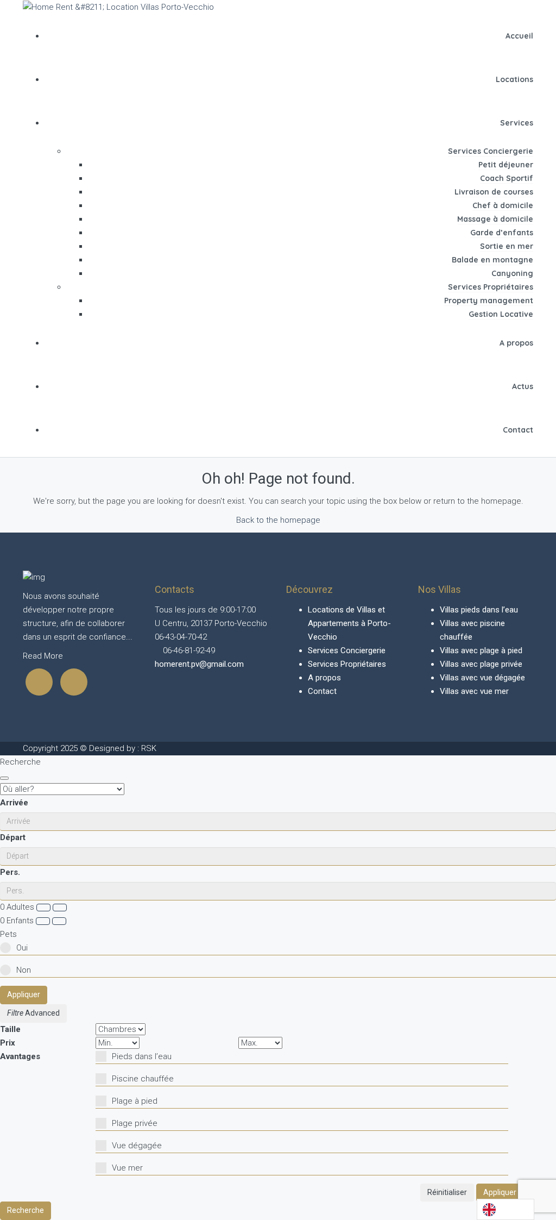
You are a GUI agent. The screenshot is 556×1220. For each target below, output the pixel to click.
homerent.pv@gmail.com (199, 664)
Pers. (10, 872)
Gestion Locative (501, 314)
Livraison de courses (493, 192)
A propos (516, 343)
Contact (518, 430)
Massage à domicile (495, 219)
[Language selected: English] (505, 1209)
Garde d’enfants (501, 232)
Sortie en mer (506, 246)
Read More (43, 656)
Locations (514, 79)
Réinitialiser (447, 1192)
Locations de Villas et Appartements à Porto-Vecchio (349, 623)
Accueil (519, 36)
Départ (13, 837)
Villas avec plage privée (481, 664)
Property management (488, 300)
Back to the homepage (278, 520)
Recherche (25, 1210)
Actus (522, 386)
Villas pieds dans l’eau (479, 610)
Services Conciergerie (490, 151)
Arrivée (14, 803)
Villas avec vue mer (474, 691)
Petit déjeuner (505, 165)
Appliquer (23, 994)
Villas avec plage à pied (481, 650)
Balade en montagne (492, 260)
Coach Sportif (506, 178)
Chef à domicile (502, 205)
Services (516, 123)
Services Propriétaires (490, 287)
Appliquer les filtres (516, 1192)
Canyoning (512, 273)
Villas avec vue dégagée (482, 678)
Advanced (41, 1013)
